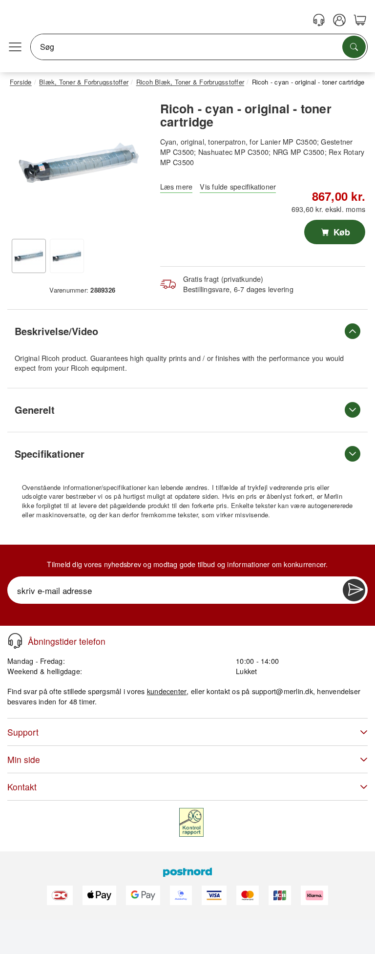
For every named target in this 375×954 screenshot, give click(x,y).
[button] (79, 163)
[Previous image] (24, 165)
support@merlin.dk (282, 691)
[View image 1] (29, 256)
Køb (340, 232)
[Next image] (133, 165)
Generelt (35, 410)
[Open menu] (15, 47)
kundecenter (167, 691)
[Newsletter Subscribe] (354, 590)
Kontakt (22, 787)
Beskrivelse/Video (56, 331)
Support (23, 732)
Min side (23, 759)
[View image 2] (67, 256)
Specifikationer (49, 453)
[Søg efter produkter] (354, 47)
